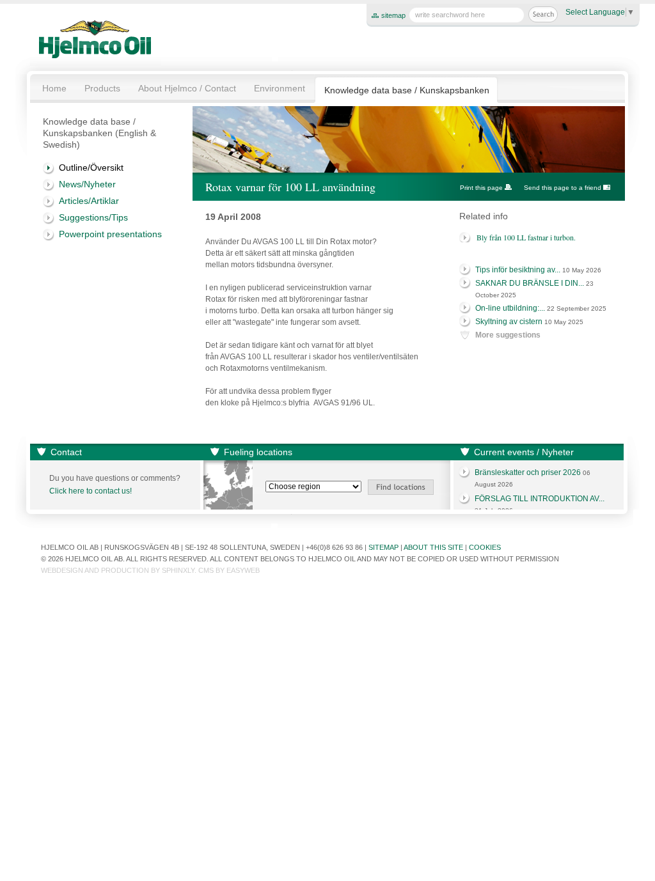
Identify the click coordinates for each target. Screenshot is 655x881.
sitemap (393, 15)
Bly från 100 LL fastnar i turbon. (526, 237)
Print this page (481, 187)
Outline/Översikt (91, 167)
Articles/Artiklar (89, 201)
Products (102, 88)
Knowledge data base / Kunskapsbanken (406, 90)
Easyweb (243, 570)
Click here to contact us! (90, 491)
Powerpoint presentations (110, 234)
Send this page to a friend (562, 187)
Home (54, 88)
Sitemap (383, 547)
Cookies (485, 547)
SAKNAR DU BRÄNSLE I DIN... (529, 283)
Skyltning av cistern (508, 321)
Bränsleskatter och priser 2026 (528, 472)
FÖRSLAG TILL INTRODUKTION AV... (539, 498)
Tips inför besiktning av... (517, 269)
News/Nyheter (87, 184)
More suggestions (508, 335)
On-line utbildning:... (510, 308)
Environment (279, 88)
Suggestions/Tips (93, 217)
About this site (433, 547)
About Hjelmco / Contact (187, 88)
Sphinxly (178, 570)
